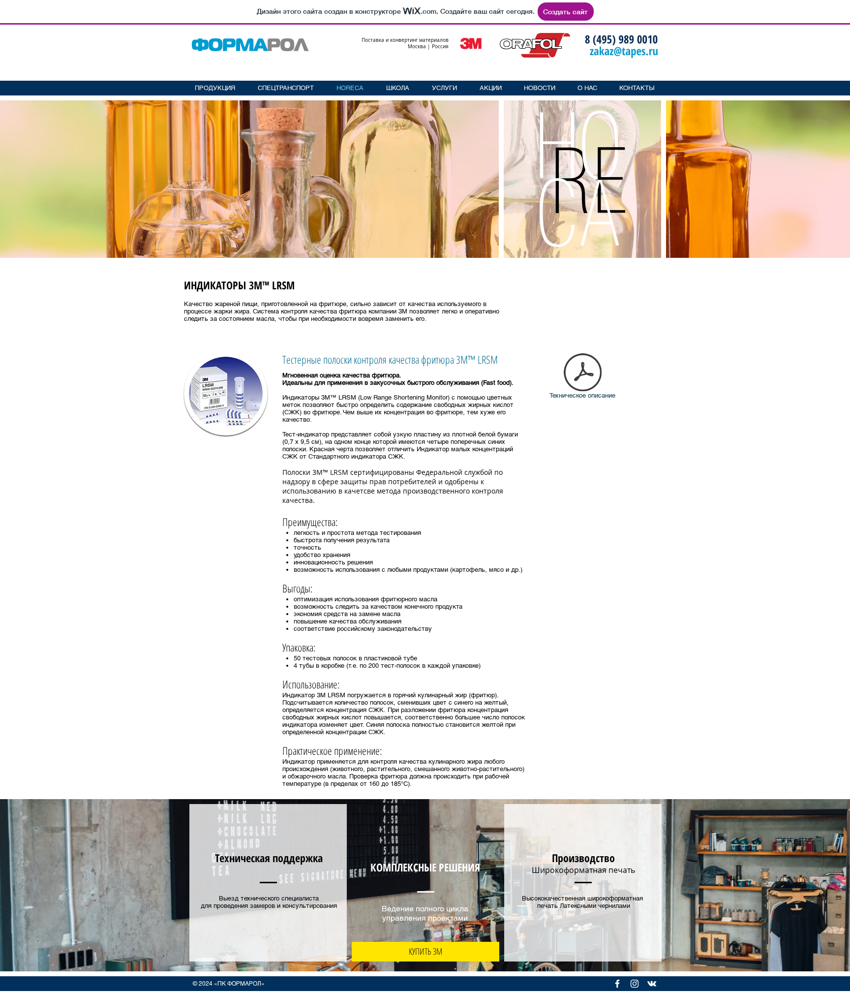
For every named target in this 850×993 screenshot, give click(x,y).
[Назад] (23, 179)
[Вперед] (826, 179)
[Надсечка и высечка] (582, 250)
